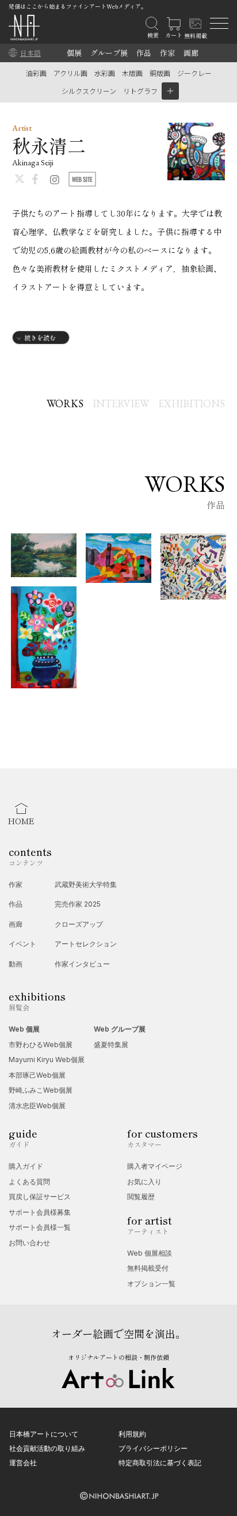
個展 (74, 52)
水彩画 (104, 73)
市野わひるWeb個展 (40, 1044)
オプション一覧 (151, 1283)
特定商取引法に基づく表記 (159, 1462)
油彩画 (36, 73)
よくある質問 (29, 1181)
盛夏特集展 (111, 1044)
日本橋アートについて (43, 1434)
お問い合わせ (29, 1242)
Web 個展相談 (149, 1253)
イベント (22, 943)
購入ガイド (26, 1166)
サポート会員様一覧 (40, 1227)
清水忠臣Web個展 (37, 1105)
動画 (15, 964)
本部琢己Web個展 (37, 1075)
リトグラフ (140, 91)
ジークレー (194, 73)
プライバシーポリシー (153, 1448)
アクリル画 (70, 73)
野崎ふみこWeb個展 (40, 1090)
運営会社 (23, 1462)
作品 (143, 52)
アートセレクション (86, 943)
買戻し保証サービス (40, 1196)
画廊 (191, 52)
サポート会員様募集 (40, 1212)
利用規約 (132, 1434)
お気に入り (144, 1181)
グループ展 (109, 52)
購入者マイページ (154, 1166)
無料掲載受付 (148, 1268)
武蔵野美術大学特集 (86, 884)
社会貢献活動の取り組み (47, 1448)
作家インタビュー (82, 964)
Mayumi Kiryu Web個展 (47, 1059)
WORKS (65, 403)
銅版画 (160, 73)
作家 (167, 52)
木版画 (132, 73)
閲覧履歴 (141, 1196)
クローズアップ (79, 924)
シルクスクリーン (89, 91)
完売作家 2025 (78, 904)
